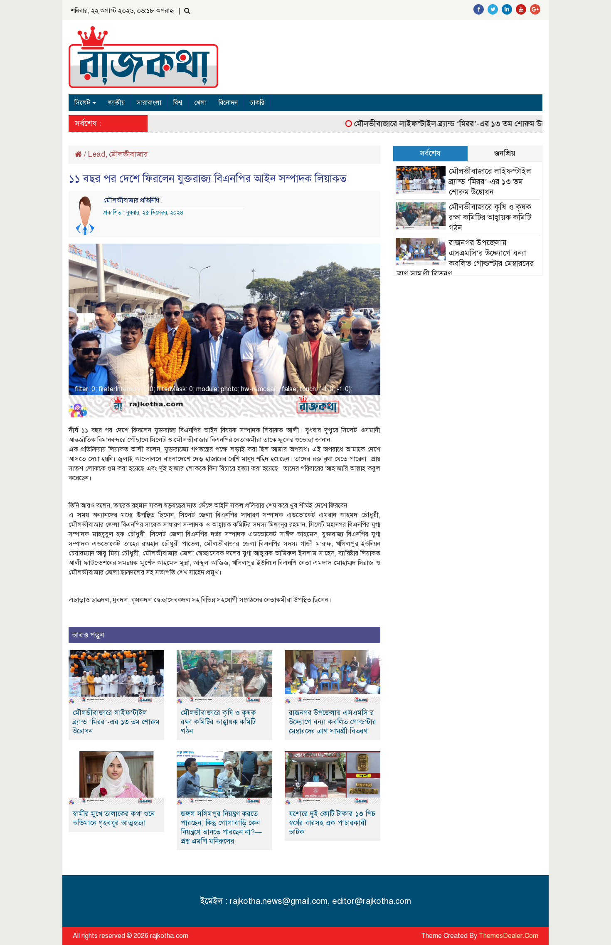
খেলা (200, 103)
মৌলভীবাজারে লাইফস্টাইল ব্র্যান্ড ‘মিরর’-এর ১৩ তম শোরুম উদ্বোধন (441, 123)
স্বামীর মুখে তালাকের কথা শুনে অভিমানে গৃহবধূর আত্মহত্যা (114, 818)
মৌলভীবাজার (128, 154)
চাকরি (257, 103)
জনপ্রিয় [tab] (504, 153)
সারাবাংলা (149, 103)
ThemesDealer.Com (508, 936)
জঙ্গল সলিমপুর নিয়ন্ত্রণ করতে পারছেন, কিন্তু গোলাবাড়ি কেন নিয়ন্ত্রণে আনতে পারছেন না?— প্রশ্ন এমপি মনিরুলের (221, 827)
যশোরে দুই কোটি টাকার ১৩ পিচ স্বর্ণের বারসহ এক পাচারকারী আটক (332, 822)
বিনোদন (228, 103)
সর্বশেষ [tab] (430, 153)
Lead (97, 154)
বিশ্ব (177, 103)
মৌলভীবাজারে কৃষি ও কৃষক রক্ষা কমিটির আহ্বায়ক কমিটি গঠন (218, 721)
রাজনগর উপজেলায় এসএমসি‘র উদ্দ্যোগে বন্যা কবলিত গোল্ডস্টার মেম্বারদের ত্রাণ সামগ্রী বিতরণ (332, 721)
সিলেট (83, 103)
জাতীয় (116, 103)
